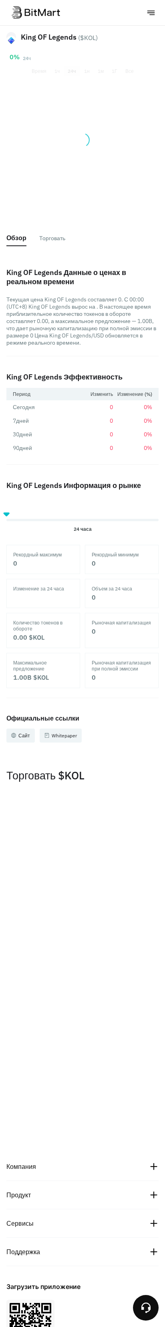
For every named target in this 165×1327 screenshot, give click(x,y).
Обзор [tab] (16, 238)
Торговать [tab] (52, 238)
